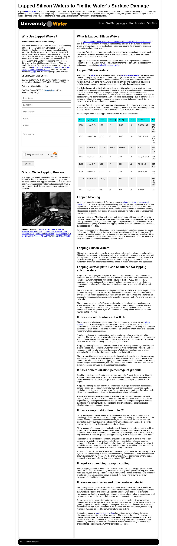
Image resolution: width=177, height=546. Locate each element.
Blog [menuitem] (131, 23)
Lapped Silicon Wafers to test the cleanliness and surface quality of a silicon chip (117, 42)
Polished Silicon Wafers (32, 232)
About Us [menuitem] (110, 23)
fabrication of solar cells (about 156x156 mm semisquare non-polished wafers (46, 68)
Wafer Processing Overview (40, 236)
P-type (33, 72)
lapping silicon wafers (105, 513)
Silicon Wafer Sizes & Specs (50, 229)
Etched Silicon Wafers (45, 234)
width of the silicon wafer (108, 65)
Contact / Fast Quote (62, 236)
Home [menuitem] (101, 23)
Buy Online (49, 90)
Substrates (121, 24)
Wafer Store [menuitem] (152, 23)
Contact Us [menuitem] (139, 23)
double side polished (130, 75)
